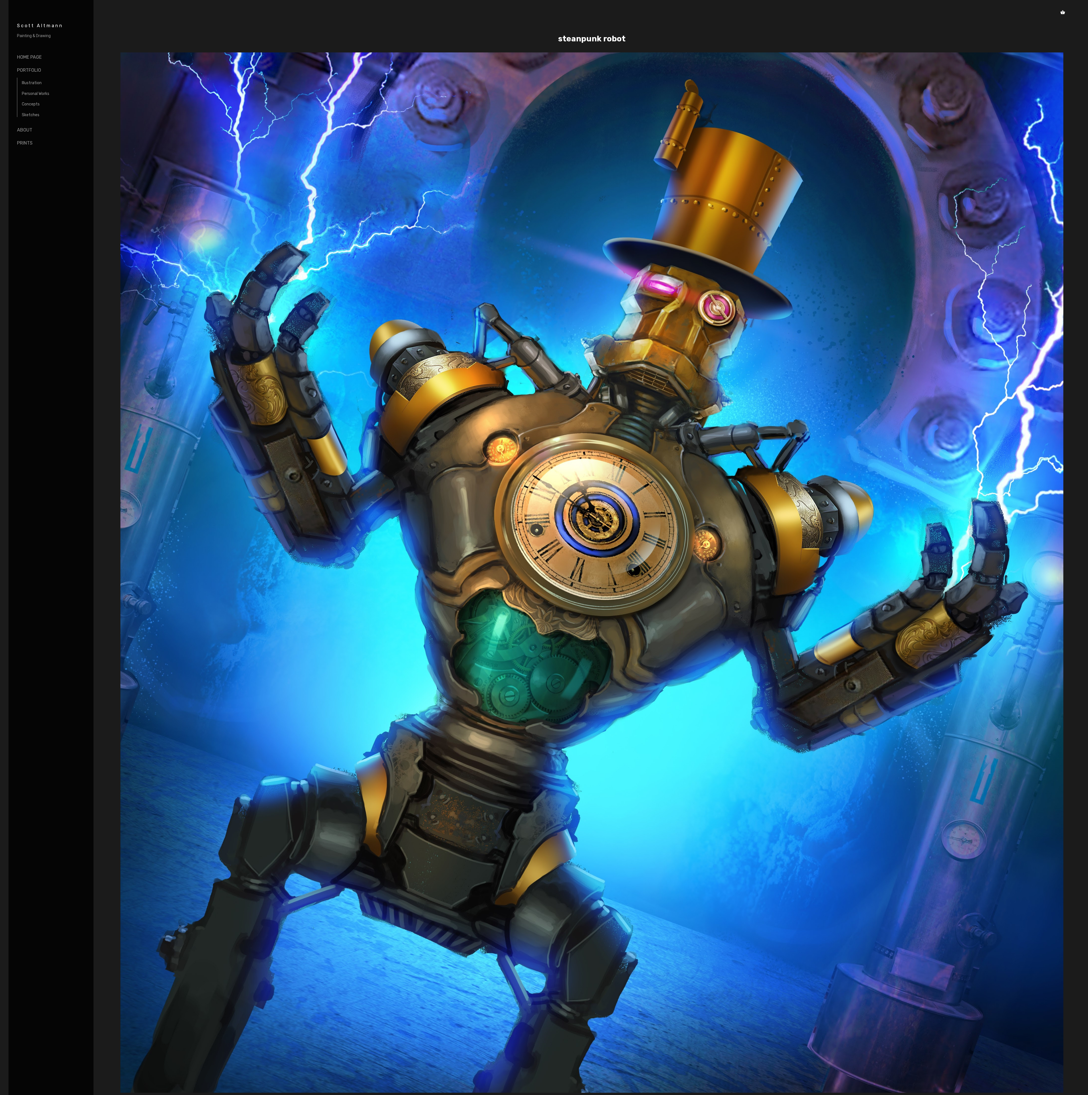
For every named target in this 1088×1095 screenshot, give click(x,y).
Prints (25, 143)
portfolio (29, 70)
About (24, 130)
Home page (29, 57)
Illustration (32, 82)
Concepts (31, 104)
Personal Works (35, 93)
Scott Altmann (40, 25)
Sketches (30, 115)
